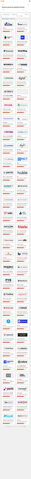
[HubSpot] (2, 1)
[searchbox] (13, 9)
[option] (6, 14)
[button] (28, 4)
